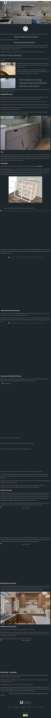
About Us (41, 2)
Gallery (28, 2)
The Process (35, 2)
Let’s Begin (41, 707)
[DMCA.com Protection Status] (25, 715)
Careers (29, 707)
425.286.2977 (32, 5)
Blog (47, 2)
